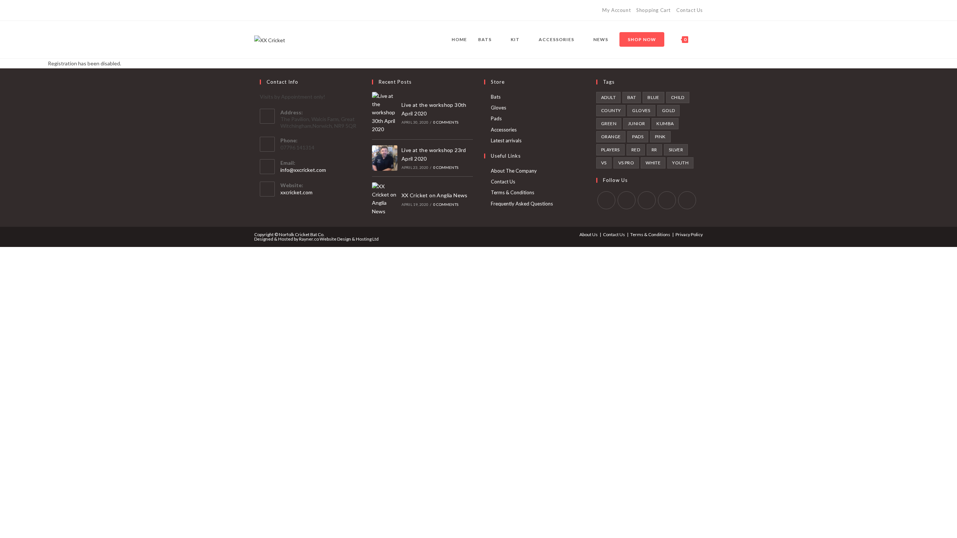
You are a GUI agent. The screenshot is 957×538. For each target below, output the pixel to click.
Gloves (498, 108)
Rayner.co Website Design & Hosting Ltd (339, 239)
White (653, 163)
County (611, 110)
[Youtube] (282, 10)
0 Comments (445, 122)
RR (654, 149)
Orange (611, 136)
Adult (608, 97)
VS (604, 163)
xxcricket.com (296, 192)
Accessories (504, 130)
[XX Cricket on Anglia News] (384, 199)
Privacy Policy (689, 234)
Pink (660, 136)
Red (635, 149)
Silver (676, 149)
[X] (257, 10)
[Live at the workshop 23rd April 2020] (384, 158)
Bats (496, 97)
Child (677, 97)
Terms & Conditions (512, 192)
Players (610, 149)
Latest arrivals (506, 140)
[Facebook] (265, 10)
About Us (588, 234)
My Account (616, 10)
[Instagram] (273, 10)
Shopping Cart (653, 10)
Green (608, 123)
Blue (653, 97)
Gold (668, 110)
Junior (636, 123)
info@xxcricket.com (303, 170)
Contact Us (689, 10)
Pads (496, 118)
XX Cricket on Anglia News (434, 195)
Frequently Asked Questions (522, 204)
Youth (680, 163)
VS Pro (626, 163)
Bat (631, 97)
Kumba (665, 123)
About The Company (514, 171)
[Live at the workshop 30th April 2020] (384, 113)
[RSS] (290, 10)
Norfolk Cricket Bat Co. (301, 234)
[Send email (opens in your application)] (299, 10)
